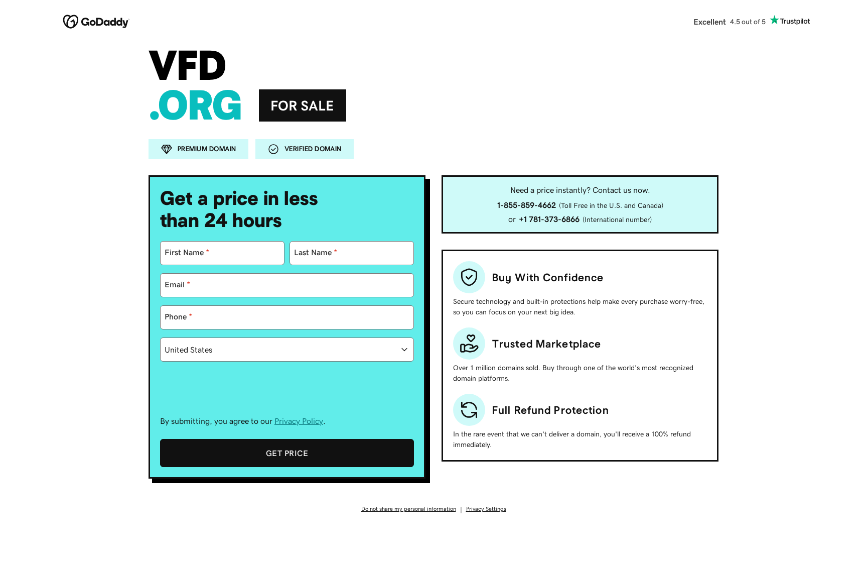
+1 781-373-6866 (549, 219)
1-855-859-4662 (526, 205)
